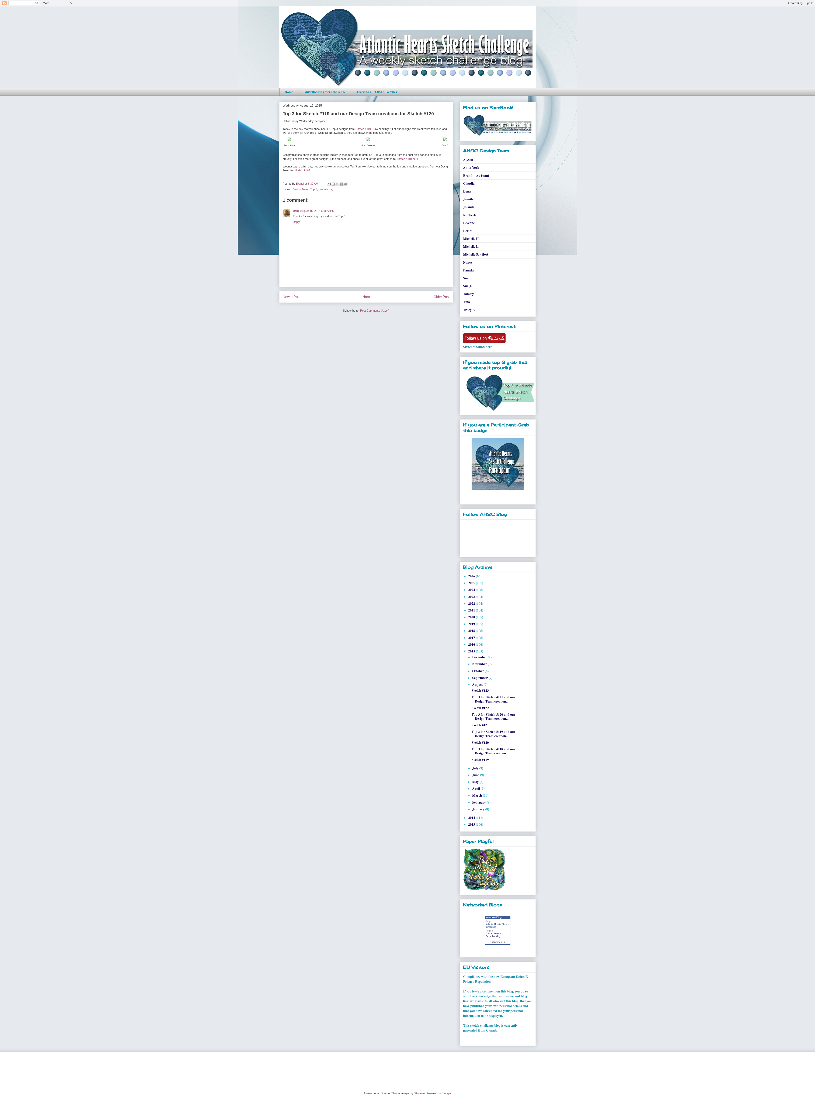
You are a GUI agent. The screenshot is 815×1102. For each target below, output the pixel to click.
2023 (472, 596)
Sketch (497, 933)
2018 (472, 630)
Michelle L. (471, 246)
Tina (466, 301)
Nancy (467, 262)
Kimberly (470, 214)
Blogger (446, 1093)
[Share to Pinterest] (345, 184)
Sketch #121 (480, 724)
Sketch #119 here (407, 158)
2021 (472, 610)
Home (289, 91)
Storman (419, 1093)
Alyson (468, 159)
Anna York (471, 167)
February (479, 802)
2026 (472, 575)
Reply (296, 221)
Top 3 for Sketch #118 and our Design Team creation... (493, 750)
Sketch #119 (363, 129)
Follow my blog (497, 942)
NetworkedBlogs (494, 917)
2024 (472, 589)
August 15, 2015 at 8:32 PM (317, 210)
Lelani (467, 230)
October (478, 670)
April (476, 788)
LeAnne (469, 222)
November (480, 663)
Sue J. (467, 285)
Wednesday (326, 189)
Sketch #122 (480, 707)
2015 (472, 651)
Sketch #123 (480, 690)
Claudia (469, 183)
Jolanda (469, 206)
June (476, 774)
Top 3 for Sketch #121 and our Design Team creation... (493, 698)
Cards (489, 933)
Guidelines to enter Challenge (325, 91)
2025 (472, 582)
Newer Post (291, 297)
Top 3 (313, 189)
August (477, 684)
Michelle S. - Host (475, 254)
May (475, 781)
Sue (465, 278)
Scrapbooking (493, 936)
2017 (472, 637)
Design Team (300, 189)
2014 (472, 817)
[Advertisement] (356, 1068)
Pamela (468, 270)
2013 (472, 824)
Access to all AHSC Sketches (376, 91)
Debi (296, 210)
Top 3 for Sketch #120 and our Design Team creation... (493, 716)
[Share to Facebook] (341, 184)
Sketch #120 (302, 170)
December (480, 657)
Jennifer (469, 199)
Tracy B (469, 309)
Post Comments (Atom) (374, 310)
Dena (467, 191)
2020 (472, 616)
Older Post (442, 297)
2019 (472, 623)
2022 (472, 603)
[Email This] (329, 184)
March (477, 795)
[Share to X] (337, 184)
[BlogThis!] (333, 184)
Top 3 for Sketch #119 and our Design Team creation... (493, 733)
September (480, 677)
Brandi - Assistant (476, 175)
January (478, 809)
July (475, 768)
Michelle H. (471, 238)
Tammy (468, 293)
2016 (472, 644)
